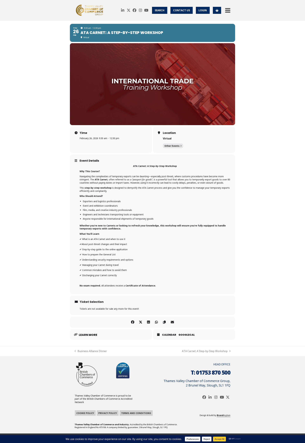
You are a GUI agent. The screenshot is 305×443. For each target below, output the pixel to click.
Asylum (223, 415)
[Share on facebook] (133, 322)
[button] (227, 10)
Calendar (169, 334)
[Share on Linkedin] (148, 322)
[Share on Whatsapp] (156, 322)
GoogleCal (187, 334)
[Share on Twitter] (141, 322)
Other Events (172, 145)
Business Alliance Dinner (91, 351)
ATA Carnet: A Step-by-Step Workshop (205, 351)
